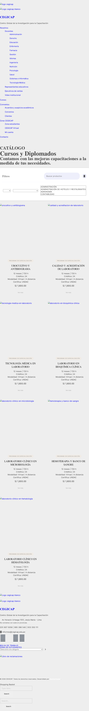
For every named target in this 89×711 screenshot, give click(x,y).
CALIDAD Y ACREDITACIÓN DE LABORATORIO (68, 267)
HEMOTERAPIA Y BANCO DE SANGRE (68, 462)
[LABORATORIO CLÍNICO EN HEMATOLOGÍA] (20, 523)
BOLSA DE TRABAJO (9, 645)
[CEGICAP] (44, 5)
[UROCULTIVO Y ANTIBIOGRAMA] (20, 230)
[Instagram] (22, 638)
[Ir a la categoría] (45, 649)
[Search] (78, 176)
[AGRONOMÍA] (63, 192)
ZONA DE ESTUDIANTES (11, 647)
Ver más (20, 292)
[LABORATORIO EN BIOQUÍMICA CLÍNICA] (68, 327)
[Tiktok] (28, 638)
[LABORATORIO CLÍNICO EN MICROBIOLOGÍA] (20, 425)
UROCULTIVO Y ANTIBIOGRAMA (20, 267)
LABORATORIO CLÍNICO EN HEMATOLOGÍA (20, 560)
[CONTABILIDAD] (63, 194)
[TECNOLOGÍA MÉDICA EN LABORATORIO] (20, 327)
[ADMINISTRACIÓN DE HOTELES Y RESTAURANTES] (63, 189)
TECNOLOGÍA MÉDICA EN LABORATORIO (20, 365)
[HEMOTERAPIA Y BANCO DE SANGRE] (68, 425)
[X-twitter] (9, 638)
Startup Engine (55, 679)
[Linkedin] (16, 638)
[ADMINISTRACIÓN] (63, 187)
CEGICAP (7, 17)
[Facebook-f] (3, 638)
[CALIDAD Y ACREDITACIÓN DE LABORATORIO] (68, 230)
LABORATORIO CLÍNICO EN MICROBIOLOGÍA (20, 462)
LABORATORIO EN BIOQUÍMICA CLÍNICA (68, 365)
